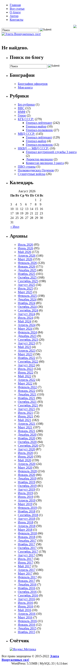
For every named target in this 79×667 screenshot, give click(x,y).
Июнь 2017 (25, 562)
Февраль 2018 (27, 533)
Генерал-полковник (39, 130)
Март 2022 (25, 383)
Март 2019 (25, 504)
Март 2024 (25, 328)
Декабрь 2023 (27, 336)
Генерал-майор (36, 126)
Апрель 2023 (26, 350)
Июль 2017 (25, 559)
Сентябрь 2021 (28, 405)
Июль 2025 (25, 288)
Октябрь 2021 (27, 401)
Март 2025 (25, 292)
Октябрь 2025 (27, 277)
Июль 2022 (25, 369)
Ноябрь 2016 (26, 588)
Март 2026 (25, 259)
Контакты (16, 19)
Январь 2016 (26, 624)
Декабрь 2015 (27, 628)
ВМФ (22, 112)
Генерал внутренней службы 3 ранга (51, 152)
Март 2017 (25, 573)
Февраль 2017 (27, 577)
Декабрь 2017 (27, 540)
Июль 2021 (25, 412)
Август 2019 (26, 489)
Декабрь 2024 (27, 299)
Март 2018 (25, 529)
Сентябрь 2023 (28, 339)
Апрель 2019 (26, 500)
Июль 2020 (25, 453)
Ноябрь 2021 (26, 398)
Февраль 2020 (27, 471)
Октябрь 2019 (27, 486)
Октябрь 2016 (27, 591)
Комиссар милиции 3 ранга (45, 163)
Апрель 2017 (26, 570)
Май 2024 (24, 321)
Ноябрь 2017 (26, 544)
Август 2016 (26, 599)
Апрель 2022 (26, 380)
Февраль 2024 (27, 332)
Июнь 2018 (25, 522)
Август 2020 (26, 449)
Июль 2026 (25, 244)
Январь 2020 (26, 475)
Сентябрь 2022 (28, 361)
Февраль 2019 (27, 507)
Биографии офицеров (33, 83)
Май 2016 (24, 610)
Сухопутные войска (31, 174)
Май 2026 (24, 252)
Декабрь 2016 (27, 584)
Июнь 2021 (25, 416)
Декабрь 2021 (27, 394)
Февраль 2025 (27, 295)
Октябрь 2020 (27, 442)
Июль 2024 (25, 317)
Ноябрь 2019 (26, 482)
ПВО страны (27, 166)
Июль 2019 (25, 493)
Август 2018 (26, 518)
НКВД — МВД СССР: (33, 148)
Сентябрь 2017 (28, 551)
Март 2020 (25, 467)
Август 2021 (26, 409)
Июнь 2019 (25, 496)
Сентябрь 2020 (28, 445)
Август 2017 (26, 555)
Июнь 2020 (25, 456)
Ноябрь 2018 (26, 511)
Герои (22, 115)
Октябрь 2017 (27, 548)
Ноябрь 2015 (26, 632)
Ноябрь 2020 (26, 438)
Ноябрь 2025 (26, 274)
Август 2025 (26, 284)
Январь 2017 (26, 581)
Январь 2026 (26, 266)
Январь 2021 (26, 431)
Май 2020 (24, 460)
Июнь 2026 (25, 248)
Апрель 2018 (26, 526)
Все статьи (17, 8)
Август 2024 (26, 314)
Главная (15, 5)
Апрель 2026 (26, 255)
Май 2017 (24, 566)
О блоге (15, 12)
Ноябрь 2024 (26, 303)
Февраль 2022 (27, 387)
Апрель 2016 (26, 613)
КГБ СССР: (26, 119)
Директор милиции (39, 159)
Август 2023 (26, 343)
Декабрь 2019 (27, 478)
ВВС (21, 108)
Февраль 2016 (27, 621)
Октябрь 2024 (27, 306)
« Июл (14, 226)
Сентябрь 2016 (28, 595)
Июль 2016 (25, 602)
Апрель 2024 (26, 325)
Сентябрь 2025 (28, 281)
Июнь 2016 (25, 606)
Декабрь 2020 (27, 434)
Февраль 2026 (27, 263)
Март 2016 (25, 617)
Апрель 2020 (26, 464)
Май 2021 (24, 420)
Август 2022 (26, 365)
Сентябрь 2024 (28, 310)
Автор (14, 16)
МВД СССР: (26, 133)
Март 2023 (25, 354)
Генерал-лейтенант (39, 122)
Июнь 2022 (25, 372)
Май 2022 (24, 376)
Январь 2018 (26, 537)
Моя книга (25, 87)
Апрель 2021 (26, 423)
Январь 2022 (26, 390)
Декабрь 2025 (27, 270)
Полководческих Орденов (36, 170)
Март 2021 (25, 427)
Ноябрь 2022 (26, 358)
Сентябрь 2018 (28, 515)
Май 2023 (24, 347)
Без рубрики (26, 104)
